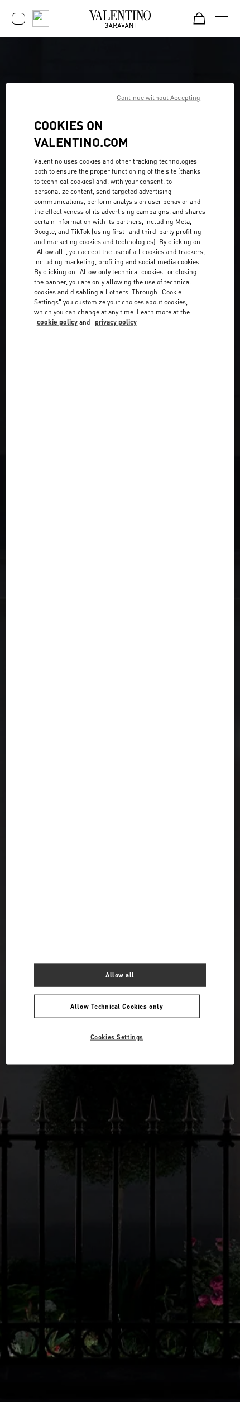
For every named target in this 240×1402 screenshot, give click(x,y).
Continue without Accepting (158, 97)
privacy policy (116, 322)
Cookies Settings (116, 1036)
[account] (18, 19)
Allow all (120, 974)
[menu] (221, 18)
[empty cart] (199, 18)
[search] (40, 18)
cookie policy (57, 322)
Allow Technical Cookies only (116, 1006)
